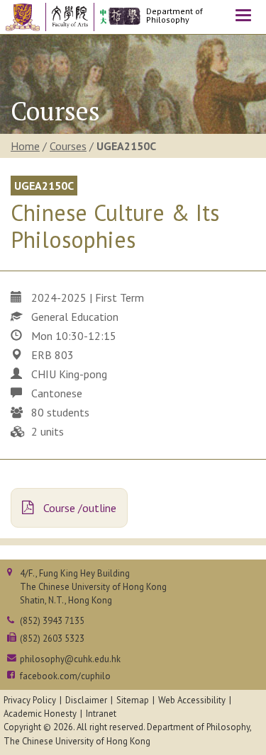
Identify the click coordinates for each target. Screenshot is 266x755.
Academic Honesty (40, 714)
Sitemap (132, 700)
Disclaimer (86, 700)
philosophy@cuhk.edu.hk (70, 659)
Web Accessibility (192, 700)
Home (25, 146)
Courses (68, 146)
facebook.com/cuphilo (65, 676)
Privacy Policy (30, 700)
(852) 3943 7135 (52, 621)
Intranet (101, 714)
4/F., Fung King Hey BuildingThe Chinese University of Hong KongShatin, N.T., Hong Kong (93, 586)
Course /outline (78, 508)
